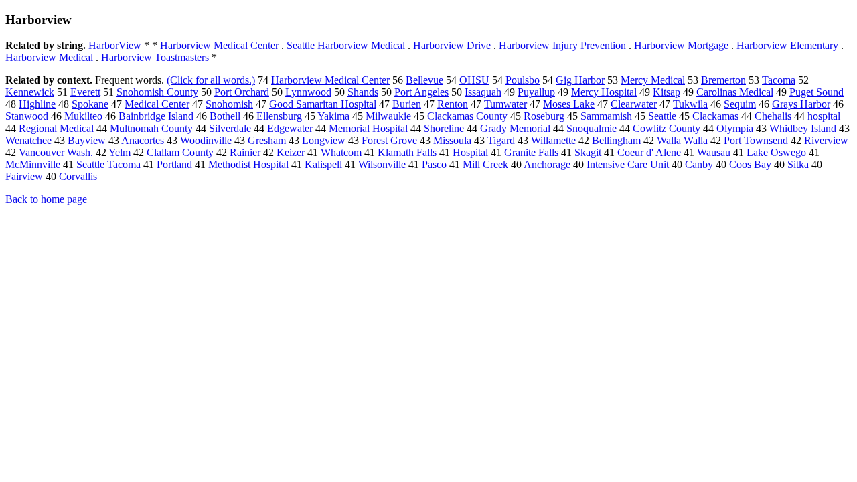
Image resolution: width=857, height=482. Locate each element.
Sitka (798, 164)
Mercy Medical (653, 80)
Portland (174, 164)
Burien (406, 104)
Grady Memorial (515, 128)
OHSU (474, 80)
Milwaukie (388, 116)
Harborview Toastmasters (155, 57)
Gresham (267, 140)
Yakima (333, 116)
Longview (323, 140)
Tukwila (690, 104)
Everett (85, 92)
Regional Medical (56, 128)
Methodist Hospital (248, 164)
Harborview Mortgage (681, 45)
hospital (823, 116)
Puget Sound (816, 92)
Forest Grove (389, 140)
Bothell (225, 116)
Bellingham (616, 140)
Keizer (291, 152)
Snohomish (229, 104)
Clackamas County (467, 116)
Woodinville (206, 140)
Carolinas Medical (734, 92)
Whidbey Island (802, 128)
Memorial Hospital (368, 128)
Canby (699, 164)
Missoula (452, 140)
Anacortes (142, 140)
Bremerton (723, 80)
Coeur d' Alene (649, 152)
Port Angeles (421, 92)
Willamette (553, 140)
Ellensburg (279, 116)
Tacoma (778, 80)
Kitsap (666, 92)
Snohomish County (157, 92)
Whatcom (341, 152)
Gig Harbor (580, 80)
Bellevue (424, 80)
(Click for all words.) (211, 80)
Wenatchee (28, 140)
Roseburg (544, 116)
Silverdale (230, 128)
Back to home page (46, 199)
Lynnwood (308, 92)
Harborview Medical (49, 57)
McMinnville (32, 164)
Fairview (24, 176)
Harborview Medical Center (219, 45)
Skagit (587, 152)
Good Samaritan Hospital (322, 104)
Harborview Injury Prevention (562, 45)
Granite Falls (531, 152)
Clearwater (634, 104)
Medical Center (157, 104)
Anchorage (547, 164)
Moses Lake (569, 104)
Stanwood (26, 116)
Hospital (470, 152)
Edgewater (290, 128)
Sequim (740, 104)
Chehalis (773, 116)
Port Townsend (756, 140)
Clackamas (715, 116)
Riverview (826, 140)
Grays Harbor (801, 104)
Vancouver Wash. (56, 152)
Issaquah (483, 92)
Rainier (245, 152)
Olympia (734, 128)
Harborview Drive (452, 45)
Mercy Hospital (604, 92)
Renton (452, 104)
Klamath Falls (407, 152)
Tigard (501, 140)
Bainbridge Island (156, 116)
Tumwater (505, 104)
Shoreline (444, 128)
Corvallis (78, 176)
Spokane (90, 104)
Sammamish (606, 116)
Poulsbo (522, 80)
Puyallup (536, 92)
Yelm (119, 152)
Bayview (87, 140)
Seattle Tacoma (108, 164)
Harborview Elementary (787, 45)
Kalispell (323, 164)
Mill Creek (485, 164)
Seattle (662, 116)
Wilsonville (382, 164)
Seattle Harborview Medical (346, 45)
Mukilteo (83, 116)
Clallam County (180, 152)
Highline (37, 104)
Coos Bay (750, 164)
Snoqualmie (591, 128)
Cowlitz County (666, 128)
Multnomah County (151, 128)
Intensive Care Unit (628, 164)
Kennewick (29, 92)
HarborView (114, 45)
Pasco (434, 164)
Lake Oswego (776, 152)
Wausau (713, 152)
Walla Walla (682, 140)
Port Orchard (241, 92)
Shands (362, 92)
